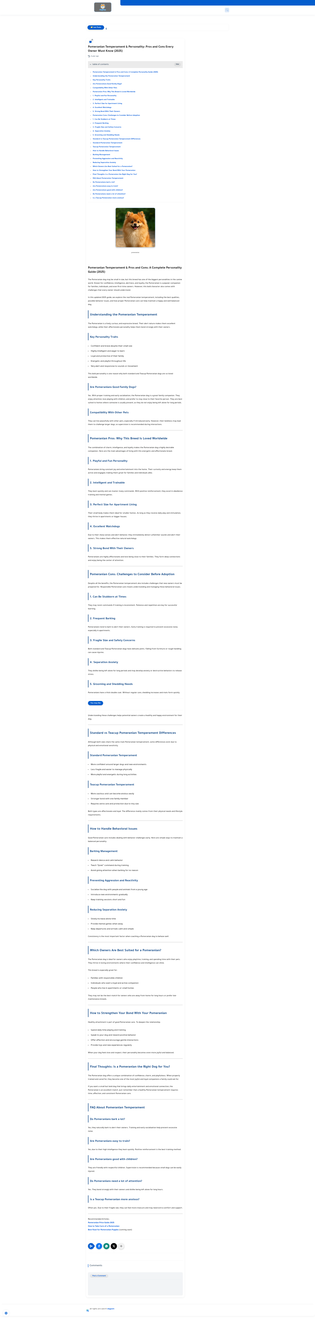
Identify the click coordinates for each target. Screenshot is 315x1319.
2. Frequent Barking (101, 123)
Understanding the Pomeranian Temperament (111, 76)
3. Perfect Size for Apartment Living (107, 104)
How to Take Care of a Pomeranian (103, 1226)
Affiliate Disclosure (226, 3)
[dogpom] (102, 7)
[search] (227, 10)
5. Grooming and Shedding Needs (106, 135)
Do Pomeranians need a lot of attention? (109, 194)
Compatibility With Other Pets (105, 88)
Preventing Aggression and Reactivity (108, 159)
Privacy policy (161, 3)
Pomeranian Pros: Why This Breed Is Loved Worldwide (114, 92)
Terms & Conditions (208, 3)
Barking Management (101, 155)
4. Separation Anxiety (101, 131)
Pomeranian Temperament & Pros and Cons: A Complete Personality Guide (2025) (125, 72)
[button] (99, 1246)
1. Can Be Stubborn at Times (104, 119)
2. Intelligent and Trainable (104, 100)
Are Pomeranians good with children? (108, 190)
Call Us (150, 3)
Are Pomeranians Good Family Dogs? (107, 84)
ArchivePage (139, 3)
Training (194, 3)
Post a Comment (99, 1276)
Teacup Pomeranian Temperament (107, 147)
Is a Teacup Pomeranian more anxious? (108, 198)
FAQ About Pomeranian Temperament (108, 178)
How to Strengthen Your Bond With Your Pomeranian (114, 170)
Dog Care (184, 3)
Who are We (127, 3)
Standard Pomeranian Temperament (107, 143)
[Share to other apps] (121, 1246)
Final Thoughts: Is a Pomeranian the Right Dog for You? (115, 174)
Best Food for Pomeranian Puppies (103, 1230)
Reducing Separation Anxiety (104, 163)
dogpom (110, 1309)
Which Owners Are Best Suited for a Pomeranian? (112, 167)
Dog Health (174, 3)
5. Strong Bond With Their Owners (106, 111)
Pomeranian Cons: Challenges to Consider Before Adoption (116, 115)
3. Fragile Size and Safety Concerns (107, 127)
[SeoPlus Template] (87, 1309)
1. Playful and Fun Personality (104, 96)
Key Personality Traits (101, 80)
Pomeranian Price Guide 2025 (101, 1223)
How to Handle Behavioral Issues (106, 151)
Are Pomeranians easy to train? (105, 186)
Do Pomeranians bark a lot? (104, 182)
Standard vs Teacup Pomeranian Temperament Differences (116, 139)
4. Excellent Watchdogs (102, 108)
